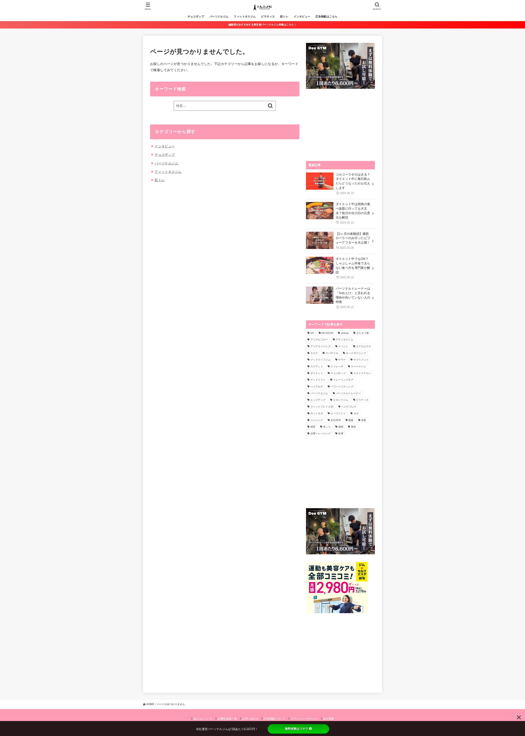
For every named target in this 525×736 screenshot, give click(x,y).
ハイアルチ (316, 386)
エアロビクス (363, 346)
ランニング (316, 420)
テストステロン (362, 373)
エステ (314, 353)
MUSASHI (327, 333)
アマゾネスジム (344, 339)
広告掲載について (274, 718)
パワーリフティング (342, 386)
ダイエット (316, 373)
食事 (340, 433)
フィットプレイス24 (322, 406)
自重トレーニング (320, 433)
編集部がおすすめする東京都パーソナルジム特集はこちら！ (262, 24)
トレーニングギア (343, 379)
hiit (312, 333)
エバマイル (332, 353)
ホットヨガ (316, 413)
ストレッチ (337, 366)
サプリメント (361, 359)
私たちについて (202, 718)
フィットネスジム (245, 16)
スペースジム (358, 366)
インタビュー (302, 16)
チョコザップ (196, 16)
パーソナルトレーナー (348, 393)
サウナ (342, 359)
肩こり (327, 426)
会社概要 (328, 718)
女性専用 (336, 420)
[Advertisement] (340, 125)
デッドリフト (318, 379)
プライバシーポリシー (304, 718)
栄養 (363, 420)
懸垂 (351, 420)
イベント (343, 346)
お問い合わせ (250, 718)
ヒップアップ (318, 399)
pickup (345, 333)
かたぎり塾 (362, 333)
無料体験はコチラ (296, 728)
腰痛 (341, 426)
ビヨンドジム (340, 399)
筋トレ (284, 16)
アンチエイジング (320, 346)
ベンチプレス (348, 406)
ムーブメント (338, 413)
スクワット (316, 366)
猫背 (313, 426)
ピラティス (268, 16)
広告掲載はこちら (326, 16)
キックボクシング (356, 353)
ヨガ (356, 413)
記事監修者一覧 (227, 718)
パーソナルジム (219, 16)
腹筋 (353, 426)
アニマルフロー (319, 339)
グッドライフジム (320, 359)
